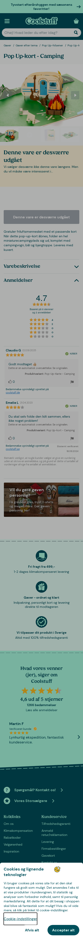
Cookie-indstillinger (20, 918)
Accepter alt (63, 930)
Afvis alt (32, 930)
